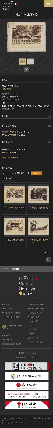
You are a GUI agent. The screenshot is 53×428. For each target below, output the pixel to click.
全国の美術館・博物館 (10, 317)
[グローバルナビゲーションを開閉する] (48, 3)
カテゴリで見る (8, 309)
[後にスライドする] (47, 252)
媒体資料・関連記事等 (36, 304)
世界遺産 (5, 336)
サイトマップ (33, 338)
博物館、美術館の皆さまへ (38, 309)
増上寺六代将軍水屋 (10, 132)
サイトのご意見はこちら (37, 342)
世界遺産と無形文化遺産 (11, 313)
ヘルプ (30, 325)
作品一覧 (5, 304)
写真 (4, 89)
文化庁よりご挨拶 (34, 313)
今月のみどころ (33, 317)
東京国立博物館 (8, 135)
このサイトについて (35, 329)
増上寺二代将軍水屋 (40, 208)
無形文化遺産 (7, 340)
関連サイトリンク (34, 334)
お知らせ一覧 (33, 321)
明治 (9, 89)
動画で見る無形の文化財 (11, 344)
